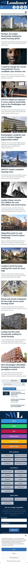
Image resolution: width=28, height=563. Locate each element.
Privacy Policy (17, 561)
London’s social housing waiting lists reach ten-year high (13, 268)
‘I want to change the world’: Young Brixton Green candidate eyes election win (13, 69)
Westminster (20, 487)
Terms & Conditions (20, 459)
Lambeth (7, 479)
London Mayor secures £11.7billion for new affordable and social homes (13, 202)
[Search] (23, 384)
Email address (5, 523)
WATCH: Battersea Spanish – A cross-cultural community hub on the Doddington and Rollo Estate (14, 103)
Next (23, 381)
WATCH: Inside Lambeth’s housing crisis (12, 170)
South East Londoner (20, 499)
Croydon (7, 475)
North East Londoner (7, 499)
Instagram (17, 7)
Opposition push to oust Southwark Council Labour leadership (13, 235)
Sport (14, 426)
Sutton (20, 483)
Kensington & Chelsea (20, 472)
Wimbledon (7, 491)
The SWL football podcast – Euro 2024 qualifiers (18, 405)
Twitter (21, 7)
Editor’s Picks (14, 447)
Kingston (20, 475)
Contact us (7, 463)
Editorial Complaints (20, 455)
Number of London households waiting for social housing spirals (11, 36)
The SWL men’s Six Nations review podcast (18, 400)
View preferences (14, 557)
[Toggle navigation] (2, 7)
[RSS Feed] (25, 12)
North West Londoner (7, 503)
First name (4, 517)
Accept (14, 549)
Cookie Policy (10, 561)
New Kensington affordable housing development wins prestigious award (13, 367)
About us (7, 455)
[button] (26, 535)
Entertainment (14, 436)
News (14, 421)
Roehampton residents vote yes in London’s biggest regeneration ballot (13, 137)
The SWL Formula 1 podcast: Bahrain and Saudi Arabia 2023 (18, 393)
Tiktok (25, 7)
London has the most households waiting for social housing (11, 334)
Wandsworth (7, 487)
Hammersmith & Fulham (7, 472)
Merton (21, 479)
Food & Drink (14, 441)
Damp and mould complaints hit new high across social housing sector (13, 301)
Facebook (14, 7)
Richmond (7, 483)
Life (14, 431)
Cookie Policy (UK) (21, 463)
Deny (14, 553)
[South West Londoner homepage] (14, 2)
